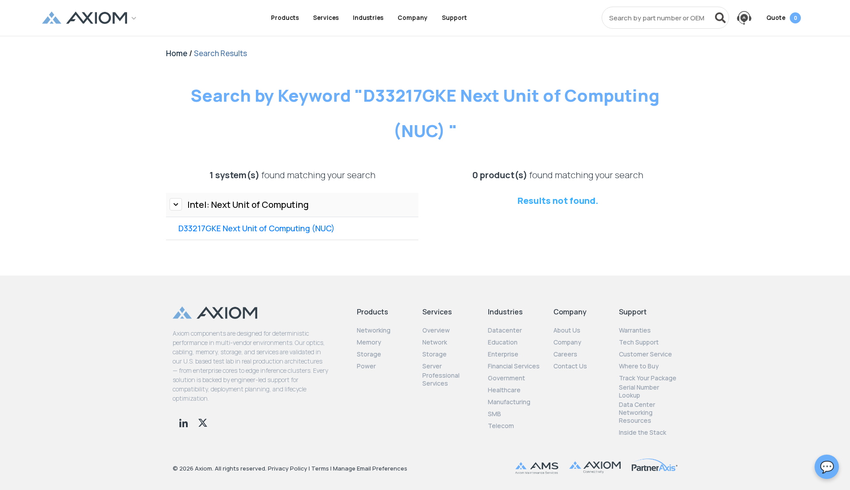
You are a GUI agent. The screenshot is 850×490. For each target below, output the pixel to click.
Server (432, 366)
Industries (368, 18)
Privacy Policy (287, 468)
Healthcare (504, 390)
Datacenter (505, 330)
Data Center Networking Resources (637, 413)
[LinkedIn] (184, 422)
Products (285, 18)
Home (176, 53)
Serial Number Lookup (639, 391)
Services (326, 18)
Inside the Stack (642, 432)
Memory (369, 342)
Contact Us (570, 366)
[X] (202, 422)
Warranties (635, 330)
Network (434, 342)
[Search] (720, 18)
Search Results (220, 53)
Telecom (501, 426)
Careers (565, 354)
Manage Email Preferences (370, 468)
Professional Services (441, 379)
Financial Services (514, 366)
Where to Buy (639, 366)
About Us (566, 330)
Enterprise (503, 354)
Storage (369, 354)
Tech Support (639, 342)
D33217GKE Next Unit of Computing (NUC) (256, 228)
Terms (320, 468)
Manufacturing (509, 402)
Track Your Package (647, 378)
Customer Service (645, 354)
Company (413, 18)
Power (366, 366)
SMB (494, 414)
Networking (373, 330)
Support (454, 18)
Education (503, 342)
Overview (436, 330)
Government (506, 378)
